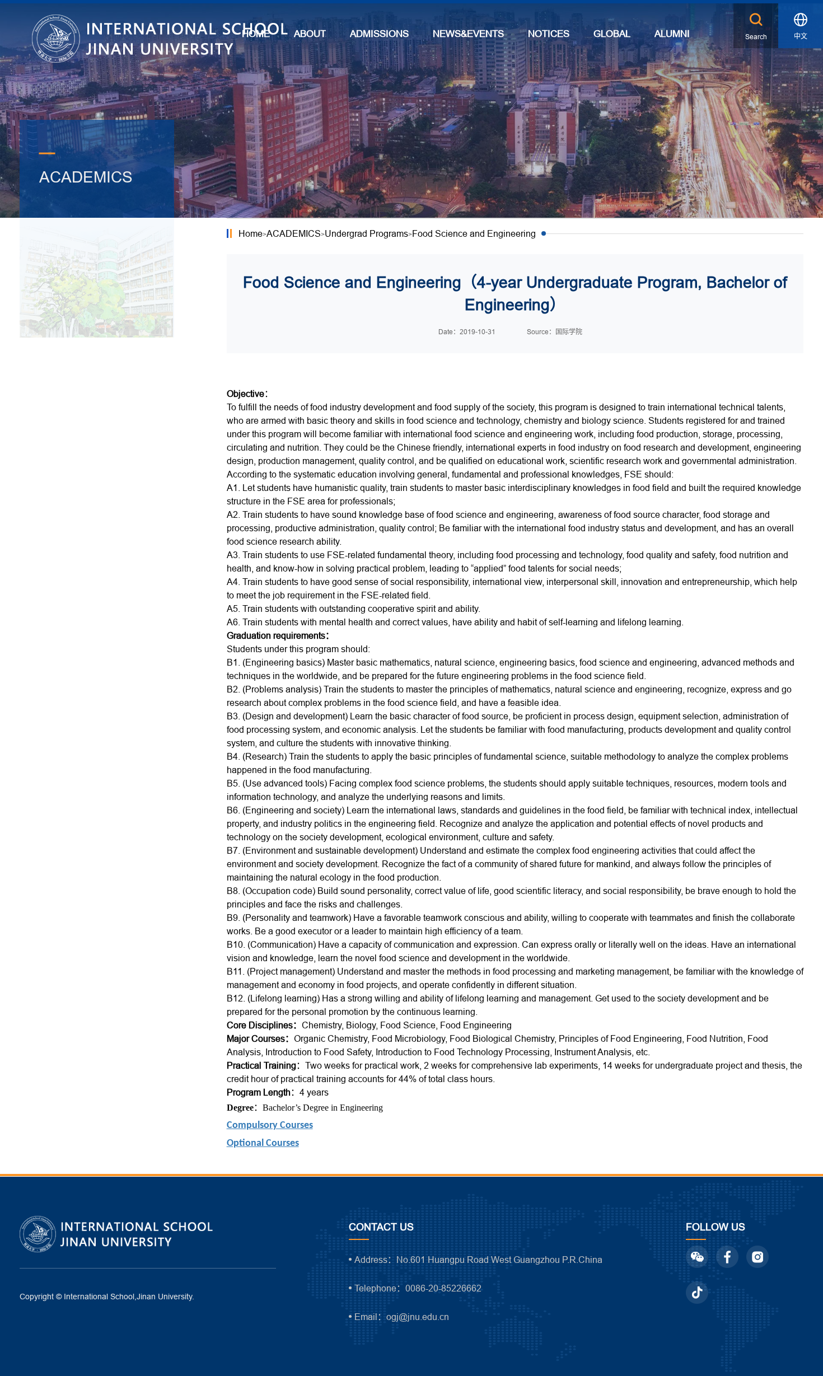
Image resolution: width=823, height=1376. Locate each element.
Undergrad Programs (366, 233)
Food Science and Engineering (474, 233)
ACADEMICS (293, 233)
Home (251, 233)
